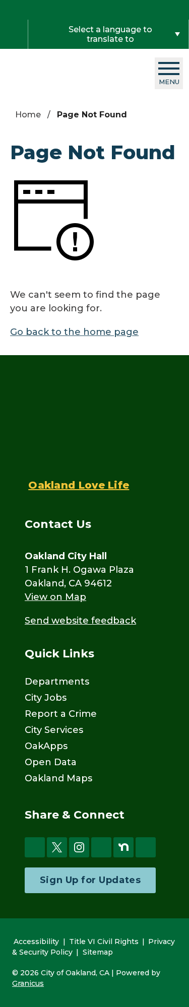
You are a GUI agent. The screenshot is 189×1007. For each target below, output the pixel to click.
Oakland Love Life (78, 485)
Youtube (101, 847)
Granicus (28, 983)
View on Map (55, 596)
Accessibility (36, 941)
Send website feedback (80, 620)
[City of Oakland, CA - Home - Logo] (69, 73)
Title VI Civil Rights (104, 941)
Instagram (79, 847)
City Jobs (46, 697)
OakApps (46, 746)
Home (28, 114)
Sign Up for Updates (90, 880)
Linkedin (146, 847)
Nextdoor (123, 847)
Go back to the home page (74, 332)
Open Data (51, 762)
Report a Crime (61, 713)
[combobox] (108, 34)
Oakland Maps (58, 778)
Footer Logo (78, 424)
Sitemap (98, 952)
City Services (54, 729)
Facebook (35, 847)
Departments (57, 681)
